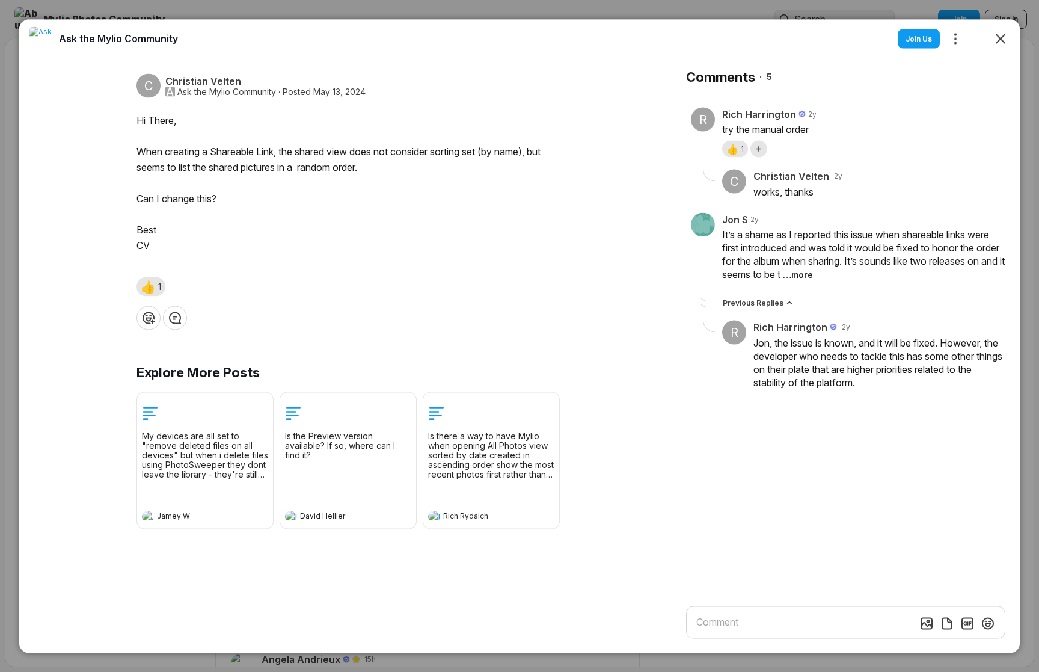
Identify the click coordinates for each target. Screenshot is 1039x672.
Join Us (919, 38)
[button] (150, 286)
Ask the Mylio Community (226, 91)
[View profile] (148, 516)
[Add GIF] (967, 623)
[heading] (193, 517)
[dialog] (519, 336)
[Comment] (175, 318)
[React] (148, 317)
